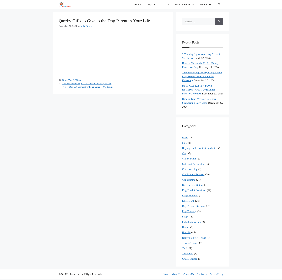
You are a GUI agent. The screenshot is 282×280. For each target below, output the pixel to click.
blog (184, 142)
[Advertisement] (113, 53)
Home (137, 4)
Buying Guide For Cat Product (198, 148)
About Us (176, 274)
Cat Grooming (189, 169)
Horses (185, 227)
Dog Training (189, 211)
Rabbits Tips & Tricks (194, 237)
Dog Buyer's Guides (192, 185)
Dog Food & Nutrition (194, 190)
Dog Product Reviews (193, 206)
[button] (219, 4)
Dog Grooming (190, 195)
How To (186, 232)
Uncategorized (189, 258)
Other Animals (182, 4)
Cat (163, 4)
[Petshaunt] (64, 4)
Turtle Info (187, 253)
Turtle (185, 248)
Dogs (149, 4)
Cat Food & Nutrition (193, 163)
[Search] (219, 21)
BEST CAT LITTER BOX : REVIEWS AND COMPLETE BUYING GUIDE (198, 89)
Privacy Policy (216, 274)
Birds (185, 137)
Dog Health (188, 200)
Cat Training (188, 179)
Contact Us (206, 4)
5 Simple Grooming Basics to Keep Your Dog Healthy (87, 83)
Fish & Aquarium (191, 221)
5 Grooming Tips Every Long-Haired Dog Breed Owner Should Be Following (202, 76)
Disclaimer (202, 274)
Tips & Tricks (74, 79)
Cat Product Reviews (193, 174)
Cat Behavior (189, 158)
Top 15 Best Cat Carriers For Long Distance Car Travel (87, 86)
